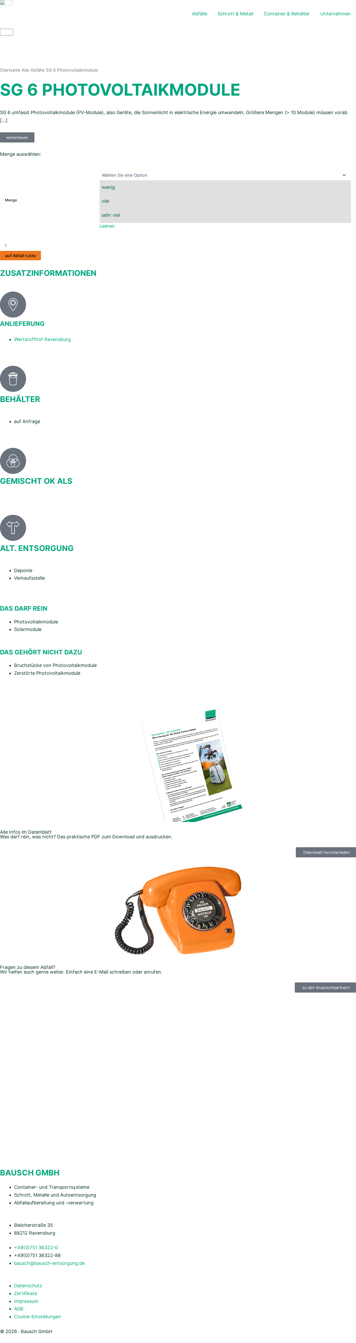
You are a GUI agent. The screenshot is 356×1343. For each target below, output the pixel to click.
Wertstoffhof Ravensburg (42, 339)
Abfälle (199, 13)
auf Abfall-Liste (20, 255)
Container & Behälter (287, 13)
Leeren (107, 226)
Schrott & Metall (235, 13)
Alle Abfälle (33, 70)
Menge (11, 200)
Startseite (10, 70)
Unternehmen (335, 13)
